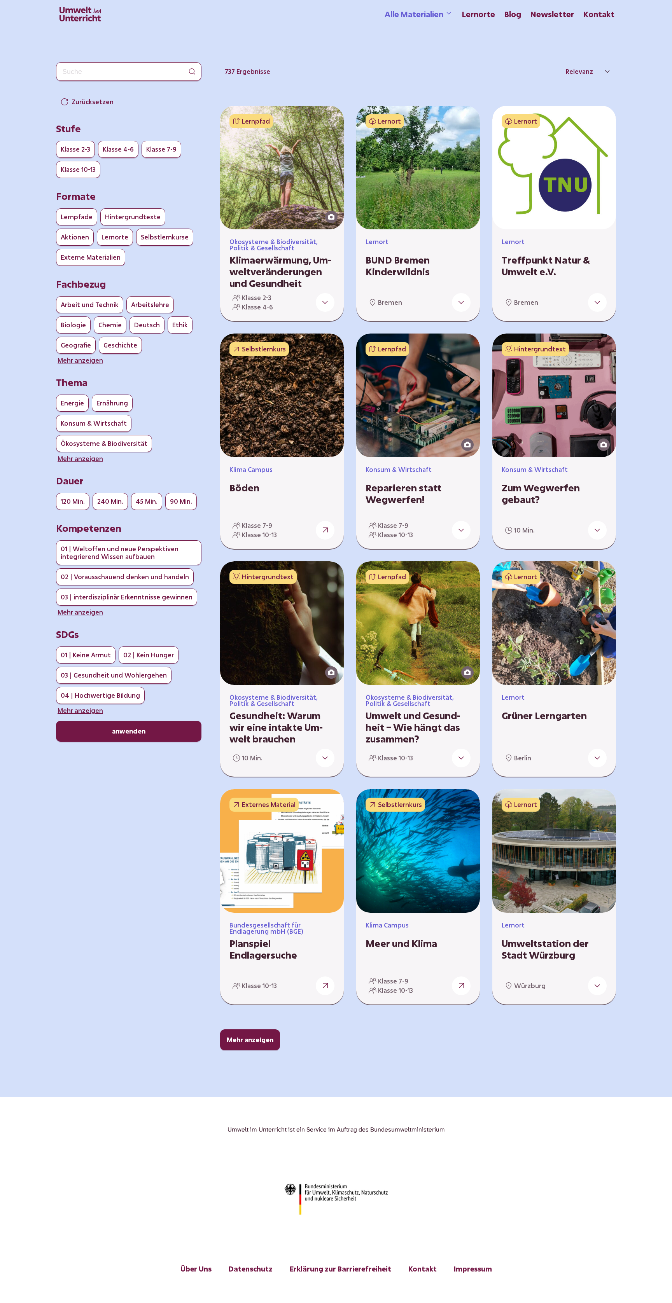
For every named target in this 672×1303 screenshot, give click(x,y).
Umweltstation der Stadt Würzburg (545, 949)
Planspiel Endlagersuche (263, 949)
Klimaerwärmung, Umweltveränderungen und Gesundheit (280, 271)
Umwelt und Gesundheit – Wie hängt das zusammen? (413, 727)
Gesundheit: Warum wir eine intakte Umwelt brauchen (276, 727)
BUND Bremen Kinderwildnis (398, 266)
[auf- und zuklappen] (325, 302)
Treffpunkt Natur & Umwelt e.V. (546, 266)
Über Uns (196, 1268)
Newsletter (552, 14)
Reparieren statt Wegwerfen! (403, 493)
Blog (512, 14)
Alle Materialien (414, 14)
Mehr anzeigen (250, 1040)
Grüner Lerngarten (544, 715)
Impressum (473, 1268)
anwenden (128, 731)
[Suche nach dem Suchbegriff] (192, 71)
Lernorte (478, 14)
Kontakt (598, 14)
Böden (244, 488)
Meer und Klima (401, 943)
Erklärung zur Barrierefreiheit (340, 1268)
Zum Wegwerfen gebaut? (541, 493)
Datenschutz (251, 1268)
